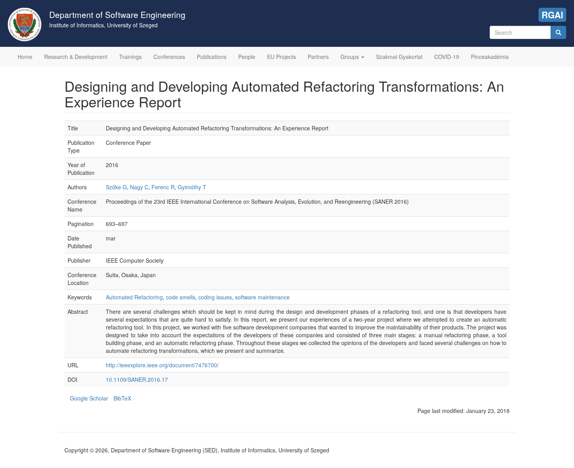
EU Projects (281, 57)
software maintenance (262, 297)
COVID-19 (446, 57)
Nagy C (139, 187)
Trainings (130, 57)
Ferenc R (163, 187)
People (246, 57)
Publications (211, 57)
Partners (318, 57)
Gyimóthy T (192, 187)
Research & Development (75, 57)
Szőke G (116, 187)
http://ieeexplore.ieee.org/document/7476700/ (162, 365)
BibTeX (122, 398)
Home (25, 57)
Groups (350, 57)
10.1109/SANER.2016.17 (137, 379)
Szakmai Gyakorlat (399, 57)
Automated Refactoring (134, 297)
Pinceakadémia (490, 57)
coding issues (215, 297)
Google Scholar (89, 398)
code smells (180, 297)
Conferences (169, 57)
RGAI (552, 15)
